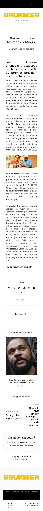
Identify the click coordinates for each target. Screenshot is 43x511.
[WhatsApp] (28, 288)
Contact (10, 503)
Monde (21, 34)
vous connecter (24, 442)
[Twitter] (13, 288)
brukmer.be (17, 49)
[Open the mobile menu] (37, 4)
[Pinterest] (19, 288)
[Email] (23, 288)
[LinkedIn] (33, 288)
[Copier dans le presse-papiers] (21, 293)
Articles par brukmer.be (20, 319)
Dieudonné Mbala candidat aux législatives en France (21, 381)
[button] (14, 396)
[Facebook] (9, 288)
